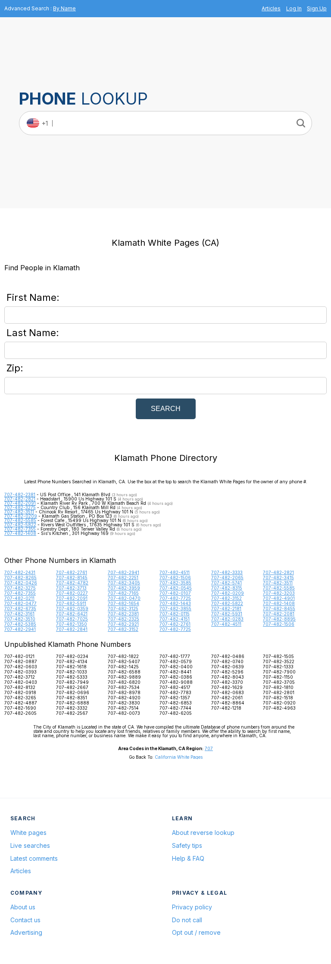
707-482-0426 (20, 582)
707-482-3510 (19, 618)
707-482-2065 (227, 577)
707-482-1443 (175, 603)
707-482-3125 (123, 608)
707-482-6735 (20, 608)
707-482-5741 (226, 582)
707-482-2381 (19, 494)
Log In (294, 8)
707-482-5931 (226, 613)
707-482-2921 (123, 624)
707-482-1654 (123, 603)
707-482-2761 (71, 572)
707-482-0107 (175, 593)
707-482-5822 (20, 524)
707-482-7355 (20, 528)
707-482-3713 (71, 587)
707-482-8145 (71, 577)
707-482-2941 (123, 572)
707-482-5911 (71, 603)
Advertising (26, 932)
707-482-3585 (175, 582)
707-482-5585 (20, 520)
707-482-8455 (279, 608)
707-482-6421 (71, 613)
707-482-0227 (72, 593)
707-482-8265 (20, 577)
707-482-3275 (20, 507)
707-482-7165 (123, 593)
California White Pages (179, 757)
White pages (28, 832)
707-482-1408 (20, 533)
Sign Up (317, 8)
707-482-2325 (123, 618)
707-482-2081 (278, 613)
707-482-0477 (20, 603)
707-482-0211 (19, 598)
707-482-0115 (174, 613)
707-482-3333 (227, 572)
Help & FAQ (188, 858)
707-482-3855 (175, 608)
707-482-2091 (20, 503)
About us (22, 907)
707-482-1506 (175, 577)
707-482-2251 (123, 577)
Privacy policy (192, 907)
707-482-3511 (19, 511)
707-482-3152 (226, 598)
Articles (271, 8)
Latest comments (34, 858)
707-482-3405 (124, 582)
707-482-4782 (72, 582)
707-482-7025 (72, 618)
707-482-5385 (20, 624)
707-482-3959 (124, 587)
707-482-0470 (124, 598)
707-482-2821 (19, 498)
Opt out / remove (196, 932)
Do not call (187, 920)
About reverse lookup (203, 832)
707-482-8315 (226, 587)
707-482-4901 (279, 598)
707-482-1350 (71, 624)
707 (209, 748)
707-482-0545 (175, 587)
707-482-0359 (72, 608)
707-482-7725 (175, 598)
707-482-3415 (278, 577)
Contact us (25, 920)
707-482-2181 (226, 608)
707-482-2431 (19, 572)
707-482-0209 (20, 516)
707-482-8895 (279, 618)
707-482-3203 (279, 593)
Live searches (30, 845)
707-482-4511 (174, 572)
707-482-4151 (174, 618)
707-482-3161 (19, 613)
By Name (64, 8)
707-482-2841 (71, 629)
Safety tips (187, 845)
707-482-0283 (227, 618)
